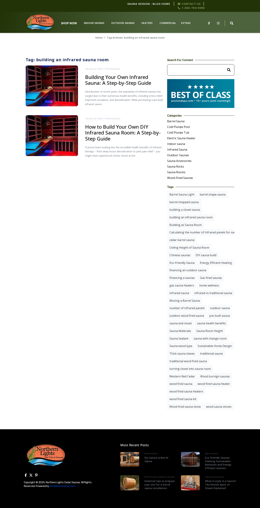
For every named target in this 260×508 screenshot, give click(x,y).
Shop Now (69, 23)
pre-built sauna (219, 316)
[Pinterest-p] (36, 475)
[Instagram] (218, 23)
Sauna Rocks (175, 166)
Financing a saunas (182, 278)
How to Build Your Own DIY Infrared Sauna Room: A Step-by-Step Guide (123, 132)
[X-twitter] (31, 475)
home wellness (209, 285)
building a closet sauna (184, 210)
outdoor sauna (220, 308)
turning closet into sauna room (190, 369)
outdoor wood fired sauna (186, 316)
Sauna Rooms (176, 172)
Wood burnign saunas (215, 376)
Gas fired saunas (211, 278)
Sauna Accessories (179, 161)
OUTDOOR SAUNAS (122, 23)
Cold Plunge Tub (178, 132)
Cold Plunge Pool (178, 127)
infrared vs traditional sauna (213, 293)
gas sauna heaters (181, 285)
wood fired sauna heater (214, 384)
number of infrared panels (187, 308)
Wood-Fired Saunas (180, 178)
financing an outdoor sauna (187, 270)
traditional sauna (211, 353)
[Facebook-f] (209, 23)
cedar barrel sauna (181, 240)
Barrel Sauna (175, 121)
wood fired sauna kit (182, 399)
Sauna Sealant (178, 338)
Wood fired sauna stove (185, 407)
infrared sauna (179, 293)
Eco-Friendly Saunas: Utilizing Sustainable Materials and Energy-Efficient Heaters (218, 463)
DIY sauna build (206, 255)
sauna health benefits (211, 323)
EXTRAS (185, 23)
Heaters (146, 23)
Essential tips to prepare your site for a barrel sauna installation (160, 484)
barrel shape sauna (213, 194)
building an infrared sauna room (191, 217)
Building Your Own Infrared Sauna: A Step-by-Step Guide (118, 80)
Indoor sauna (176, 144)
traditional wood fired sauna (188, 361)
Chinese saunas (179, 255)
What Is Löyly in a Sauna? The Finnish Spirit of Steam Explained (220, 484)
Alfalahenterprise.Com (63, 486)
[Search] (229, 69)
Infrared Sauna (112, 69)
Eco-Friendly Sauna (182, 263)
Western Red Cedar (182, 376)
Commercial (168, 23)
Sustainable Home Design (215, 346)
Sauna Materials (180, 331)
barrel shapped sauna (184, 202)
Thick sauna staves (182, 353)
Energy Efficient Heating (216, 263)
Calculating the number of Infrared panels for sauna (204, 232)
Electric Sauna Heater (181, 138)
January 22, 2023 (94, 69)
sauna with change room (210, 338)
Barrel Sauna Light (181, 194)
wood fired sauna (180, 384)
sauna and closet (180, 323)
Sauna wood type (180, 346)
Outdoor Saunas (178, 155)
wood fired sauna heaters (186, 391)
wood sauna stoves (219, 407)
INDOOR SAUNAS (94, 23)
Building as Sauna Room (185, 225)
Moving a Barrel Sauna (184, 301)
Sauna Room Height (209, 331)
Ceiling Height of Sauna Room (189, 247)
